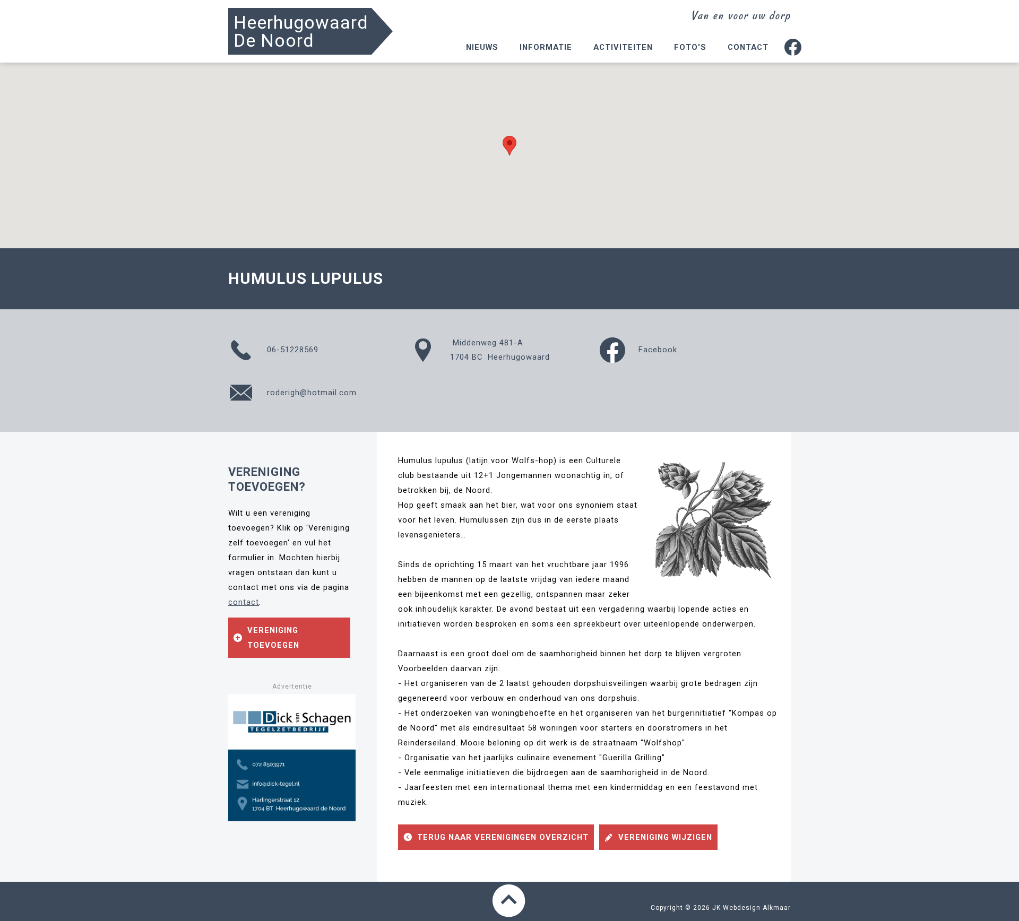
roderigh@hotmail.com (310, 392)
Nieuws (482, 47)
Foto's (690, 47)
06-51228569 (291, 349)
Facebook (656, 349)
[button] (509, 145)
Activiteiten (623, 47)
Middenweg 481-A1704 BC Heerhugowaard (500, 350)
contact (243, 602)
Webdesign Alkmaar (757, 907)
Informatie (546, 47)
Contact (748, 47)
